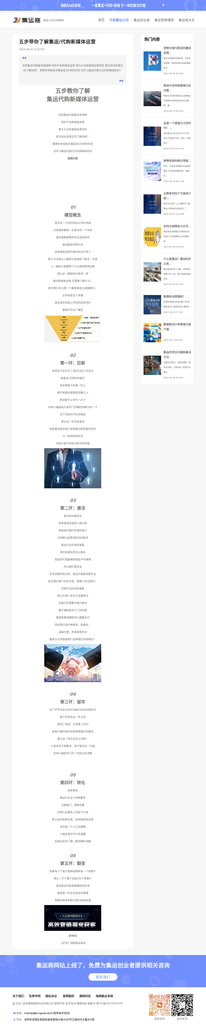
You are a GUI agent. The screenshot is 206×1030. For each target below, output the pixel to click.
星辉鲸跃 (68, 996)
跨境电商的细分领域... (177, 160)
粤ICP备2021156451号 (109, 1003)
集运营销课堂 (164, 20)
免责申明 (35, 996)
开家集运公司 (119, 20)
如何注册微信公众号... (177, 226)
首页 (101, 20)
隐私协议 (51, 996)
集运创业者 (142, 20)
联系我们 (103, 977)
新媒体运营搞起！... (176, 296)
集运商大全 (187, 20)
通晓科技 (85, 996)
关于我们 (18, 996)
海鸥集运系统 (104, 996)
